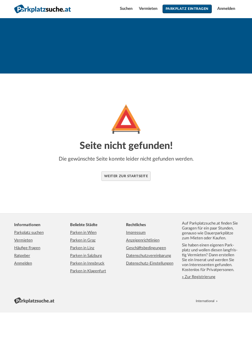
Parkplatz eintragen (187, 8)
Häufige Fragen (27, 248)
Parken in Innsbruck (87, 263)
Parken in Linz (82, 248)
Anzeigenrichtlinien (142, 240)
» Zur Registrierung (198, 277)
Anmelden (226, 9)
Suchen (126, 9)
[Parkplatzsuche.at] (221, 301)
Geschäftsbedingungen (146, 248)
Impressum (136, 233)
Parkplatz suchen (29, 233)
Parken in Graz (83, 240)
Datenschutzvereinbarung (148, 256)
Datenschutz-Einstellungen (149, 263)
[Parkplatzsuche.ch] (228, 301)
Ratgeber (22, 256)
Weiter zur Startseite (126, 176)
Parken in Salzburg (86, 256)
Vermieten (148, 9)
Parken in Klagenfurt (88, 271)
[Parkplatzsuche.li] (235, 301)
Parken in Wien (83, 233)
